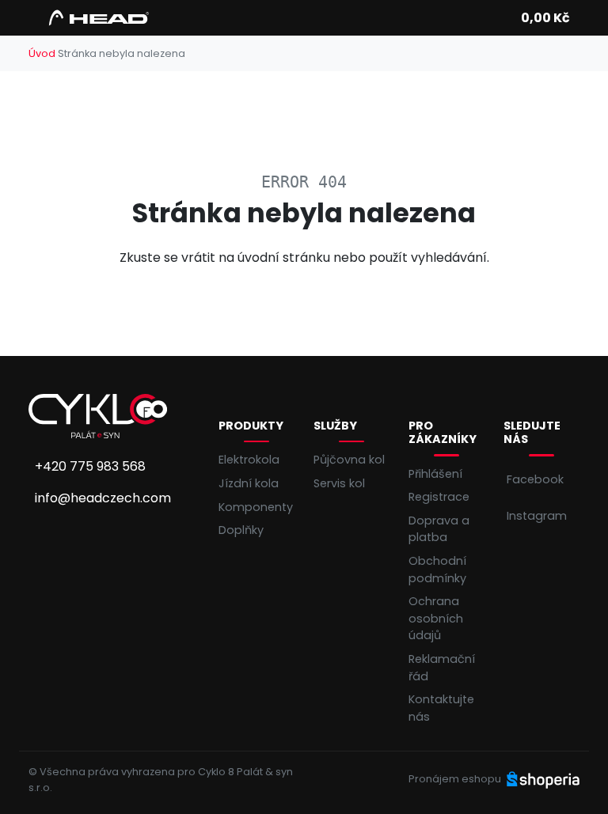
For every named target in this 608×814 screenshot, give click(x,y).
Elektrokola (248, 460)
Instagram (537, 516)
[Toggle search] (498, 18)
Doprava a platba (438, 529)
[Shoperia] (543, 779)
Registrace (438, 497)
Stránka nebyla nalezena (121, 53)
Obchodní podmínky (437, 569)
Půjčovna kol (349, 460)
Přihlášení (435, 474)
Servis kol (339, 483)
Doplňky (241, 530)
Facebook (535, 479)
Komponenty (255, 507)
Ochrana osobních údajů (435, 618)
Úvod (41, 53)
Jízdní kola (248, 483)
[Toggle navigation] (38, 23)
